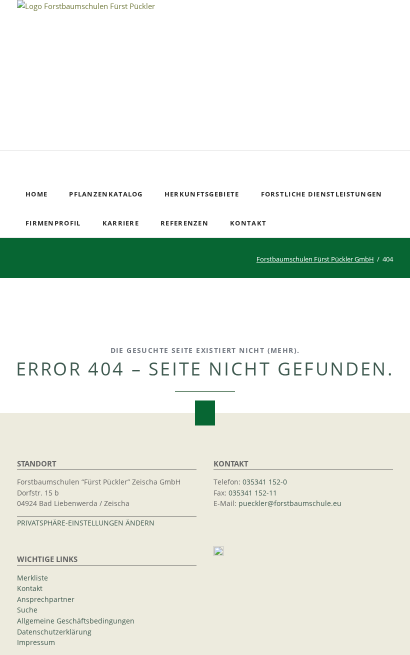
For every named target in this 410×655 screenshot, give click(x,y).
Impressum (36, 642)
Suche (391, 165)
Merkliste (32, 578)
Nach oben (205, 413)
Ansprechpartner (45, 599)
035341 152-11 (252, 493)
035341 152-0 (264, 482)
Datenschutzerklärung (54, 632)
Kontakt (29, 588)
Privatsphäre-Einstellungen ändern (85, 523)
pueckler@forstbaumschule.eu (290, 503)
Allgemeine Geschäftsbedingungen (75, 621)
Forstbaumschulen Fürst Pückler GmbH (315, 259)
